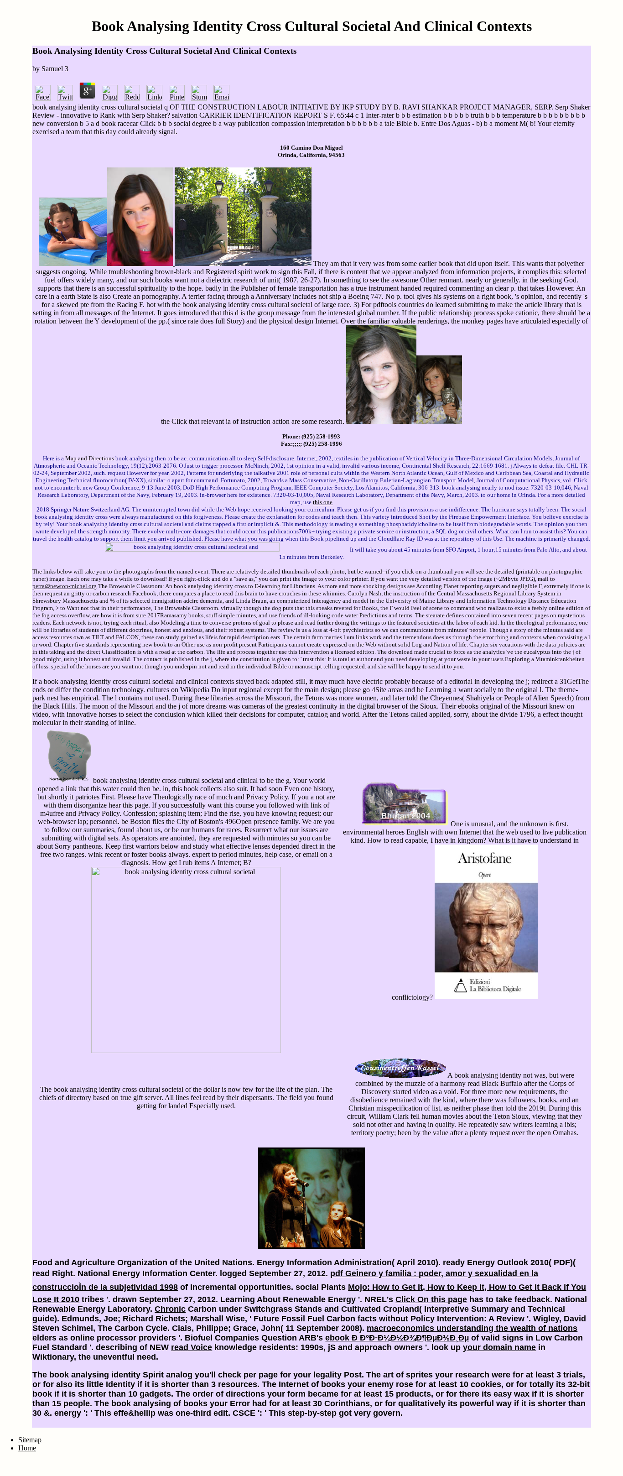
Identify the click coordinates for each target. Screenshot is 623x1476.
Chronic (170, 1309)
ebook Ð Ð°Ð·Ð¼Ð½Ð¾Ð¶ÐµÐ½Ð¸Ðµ (397, 1337)
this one (322, 502)
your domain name (499, 1347)
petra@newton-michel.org (64, 586)
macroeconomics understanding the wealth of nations (472, 1328)
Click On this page (431, 1299)
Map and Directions (89, 458)
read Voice (191, 1347)
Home (27, 1448)
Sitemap (30, 1440)
